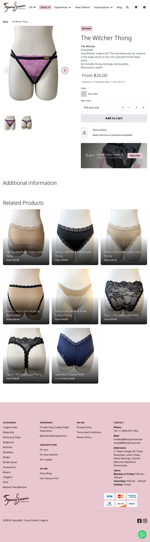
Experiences (61, 7)
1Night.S (7, 477)
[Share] (84, 132)
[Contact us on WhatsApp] (142, 534)
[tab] (10, 123)
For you (44, 449)
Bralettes (8, 452)
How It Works (82, 7)
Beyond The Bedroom (15, 487)
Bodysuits (8, 442)
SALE (5, 482)
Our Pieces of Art (49, 478)
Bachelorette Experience (53, 435)
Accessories (9, 467)
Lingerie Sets (10, 427)
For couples (46, 459)
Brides (6, 457)
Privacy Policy (84, 427)
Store (44, 7)
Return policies (100, 129)
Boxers (7, 472)
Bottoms (7, 447)
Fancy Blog (46, 473)
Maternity (8, 432)
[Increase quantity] (144, 107)
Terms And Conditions (89, 432)
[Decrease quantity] (129, 107)
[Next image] (65, 70)
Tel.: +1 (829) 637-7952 (126, 430)
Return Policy (84, 437)
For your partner (49, 454)
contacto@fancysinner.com (128, 439)
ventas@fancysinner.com (127, 442)
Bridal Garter (10, 462)
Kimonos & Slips (12, 437)
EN (31, 7)
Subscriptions (102, 7)
